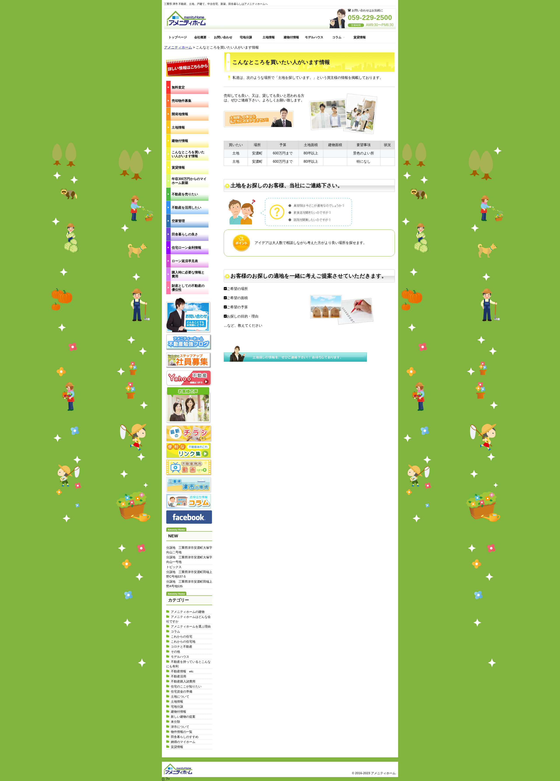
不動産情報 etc (182, 671)
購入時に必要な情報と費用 (188, 274)
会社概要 (200, 37)
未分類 (175, 721)
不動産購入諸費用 (183, 681)
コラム (336, 37)
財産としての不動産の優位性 (188, 287)
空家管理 (178, 221)
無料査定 (178, 87)
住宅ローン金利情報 (186, 247)
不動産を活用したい (186, 207)
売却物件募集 (181, 100)
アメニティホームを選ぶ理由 (191, 626)
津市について (180, 726)
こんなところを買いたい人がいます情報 (188, 154)
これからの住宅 (181, 636)
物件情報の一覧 (181, 731)
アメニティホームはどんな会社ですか (188, 619)
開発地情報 (180, 114)
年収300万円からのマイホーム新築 (189, 181)
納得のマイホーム (183, 742)
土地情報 (268, 37)
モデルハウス (314, 37)
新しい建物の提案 (183, 716)
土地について (180, 696)
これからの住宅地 (183, 641)
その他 (175, 651)
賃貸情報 (360, 37)
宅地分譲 (246, 37)
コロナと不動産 (181, 646)
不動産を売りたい (185, 194)
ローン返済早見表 (185, 261)
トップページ (177, 37)
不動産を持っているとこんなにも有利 (188, 664)
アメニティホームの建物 (188, 612)
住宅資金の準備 (181, 691)
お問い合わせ (223, 37)
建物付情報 (291, 37)
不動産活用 (178, 676)
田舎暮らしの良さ (185, 234)
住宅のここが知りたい (186, 686)
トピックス (174, 567)
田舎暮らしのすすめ (184, 737)
